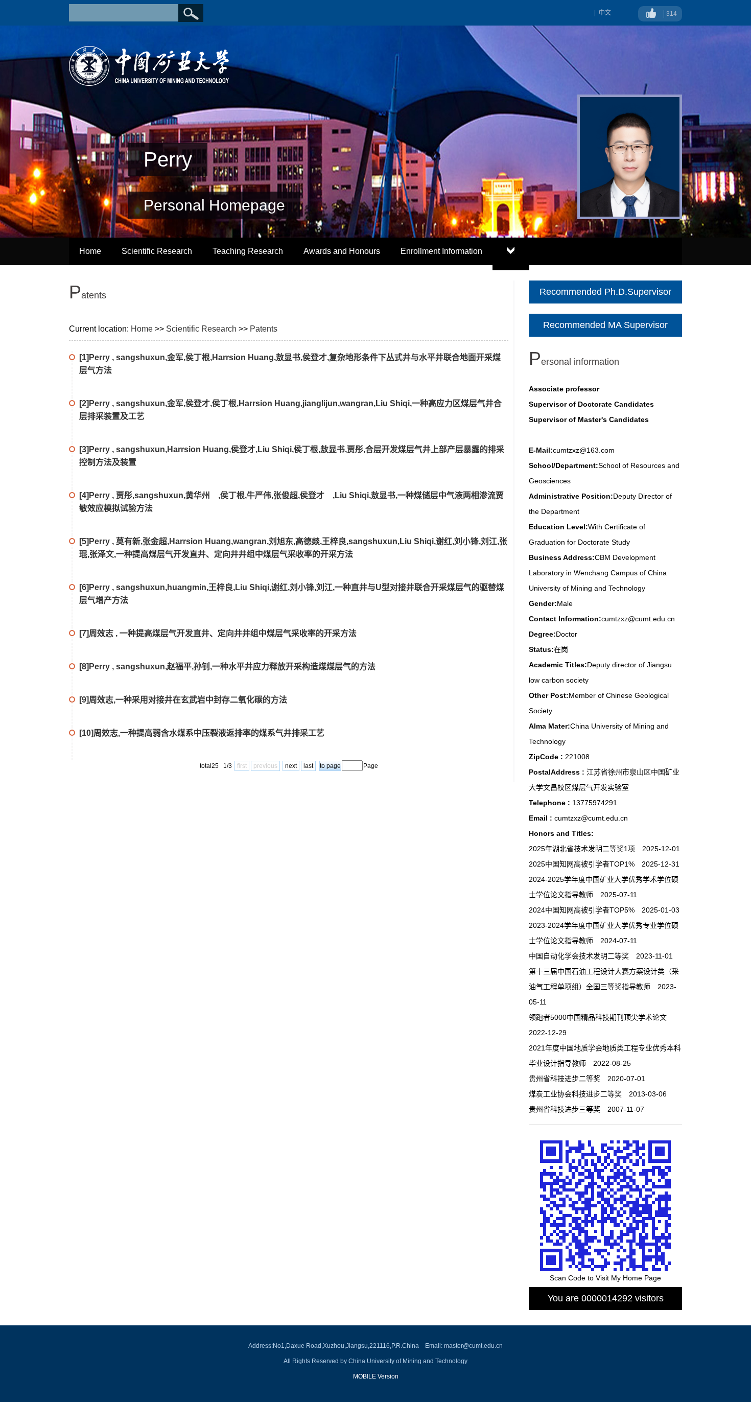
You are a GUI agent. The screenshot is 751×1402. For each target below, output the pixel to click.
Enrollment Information (441, 251)
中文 (605, 12)
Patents (263, 328)
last (308, 765)
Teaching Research (248, 251)
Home (90, 251)
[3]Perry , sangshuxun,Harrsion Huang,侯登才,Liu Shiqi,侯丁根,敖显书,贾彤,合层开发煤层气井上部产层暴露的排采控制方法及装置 (291, 455)
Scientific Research (157, 251)
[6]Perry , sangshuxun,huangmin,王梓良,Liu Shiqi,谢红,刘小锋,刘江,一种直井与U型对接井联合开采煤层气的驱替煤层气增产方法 (291, 593)
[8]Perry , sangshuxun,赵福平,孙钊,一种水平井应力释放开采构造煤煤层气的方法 (227, 666)
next (291, 765)
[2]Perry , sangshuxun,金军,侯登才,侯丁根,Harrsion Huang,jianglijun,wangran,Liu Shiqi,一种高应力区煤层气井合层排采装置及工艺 (290, 409)
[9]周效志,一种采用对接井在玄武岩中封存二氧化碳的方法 (183, 699)
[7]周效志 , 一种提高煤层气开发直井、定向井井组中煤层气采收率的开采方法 (218, 633)
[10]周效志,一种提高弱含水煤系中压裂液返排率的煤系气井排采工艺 (201, 733)
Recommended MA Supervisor (605, 325)
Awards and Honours (341, 251)
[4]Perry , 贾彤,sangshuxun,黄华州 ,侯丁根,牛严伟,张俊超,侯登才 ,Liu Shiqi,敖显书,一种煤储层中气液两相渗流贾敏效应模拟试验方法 (291, 501)
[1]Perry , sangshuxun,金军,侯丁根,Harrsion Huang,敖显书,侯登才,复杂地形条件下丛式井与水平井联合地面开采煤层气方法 (290, 364)
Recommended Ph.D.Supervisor (605, 292)
